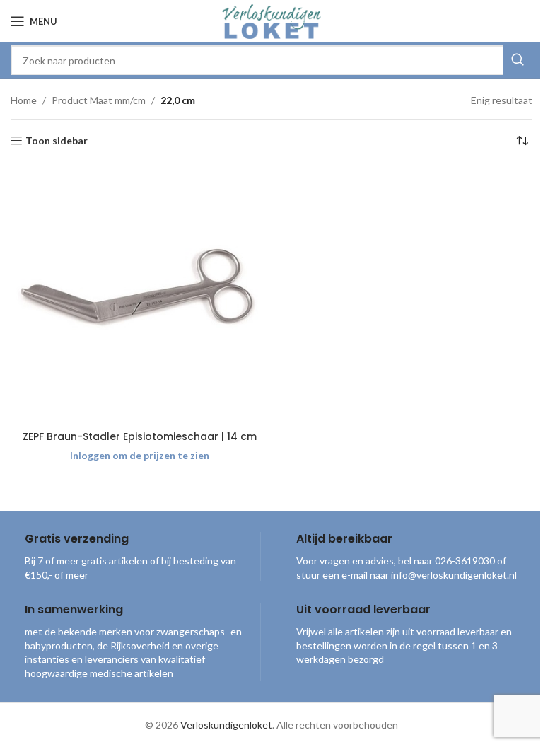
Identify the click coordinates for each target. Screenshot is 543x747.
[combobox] (271, 60)
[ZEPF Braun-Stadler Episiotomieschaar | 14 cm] (139, 294)
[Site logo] (271, 20)
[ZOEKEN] (517, 60)
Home (24, 100)
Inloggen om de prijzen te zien (139, 455)
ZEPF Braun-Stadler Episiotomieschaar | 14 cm (140, 436)
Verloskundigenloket (226, 725)
